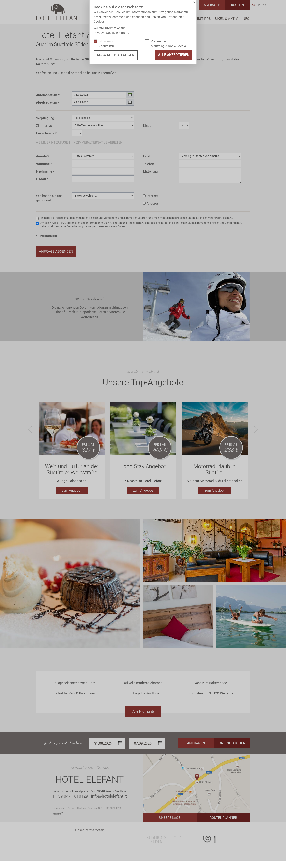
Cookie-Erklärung (117, 33)
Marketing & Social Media (168, 46)
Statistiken (106, 46)
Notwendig (106, 41)
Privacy (99, 33)
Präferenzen (159, 41)
